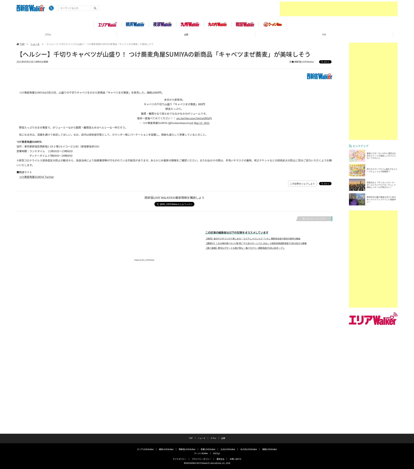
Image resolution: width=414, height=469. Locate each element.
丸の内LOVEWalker (248, 449)
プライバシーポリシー (201, 459)
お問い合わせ (235, 459)
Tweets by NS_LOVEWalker (144, 260)
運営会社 (220, 459)
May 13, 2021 (202, 123)
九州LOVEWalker (228, 449)
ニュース (35, 44)
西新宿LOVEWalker (187, 449)
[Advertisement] (339, 9)
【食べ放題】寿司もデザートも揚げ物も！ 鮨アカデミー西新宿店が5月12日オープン (245, 248)
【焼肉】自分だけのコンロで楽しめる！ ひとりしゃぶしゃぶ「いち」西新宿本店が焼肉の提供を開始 (252, 238)
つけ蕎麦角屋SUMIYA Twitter (36, 177)
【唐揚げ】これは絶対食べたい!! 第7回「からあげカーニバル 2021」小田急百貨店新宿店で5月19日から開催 (256, 243)
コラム (213, 438)
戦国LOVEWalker (269, 449)
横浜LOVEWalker (166, 449)
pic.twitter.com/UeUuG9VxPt (194, 118)
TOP (207, 34)
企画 (69, 34)
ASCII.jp (216, 453)
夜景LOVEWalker (208, 449)
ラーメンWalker (201, 453)
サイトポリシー (179, 459)
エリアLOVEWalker (145, 449)
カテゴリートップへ (315, 218)
